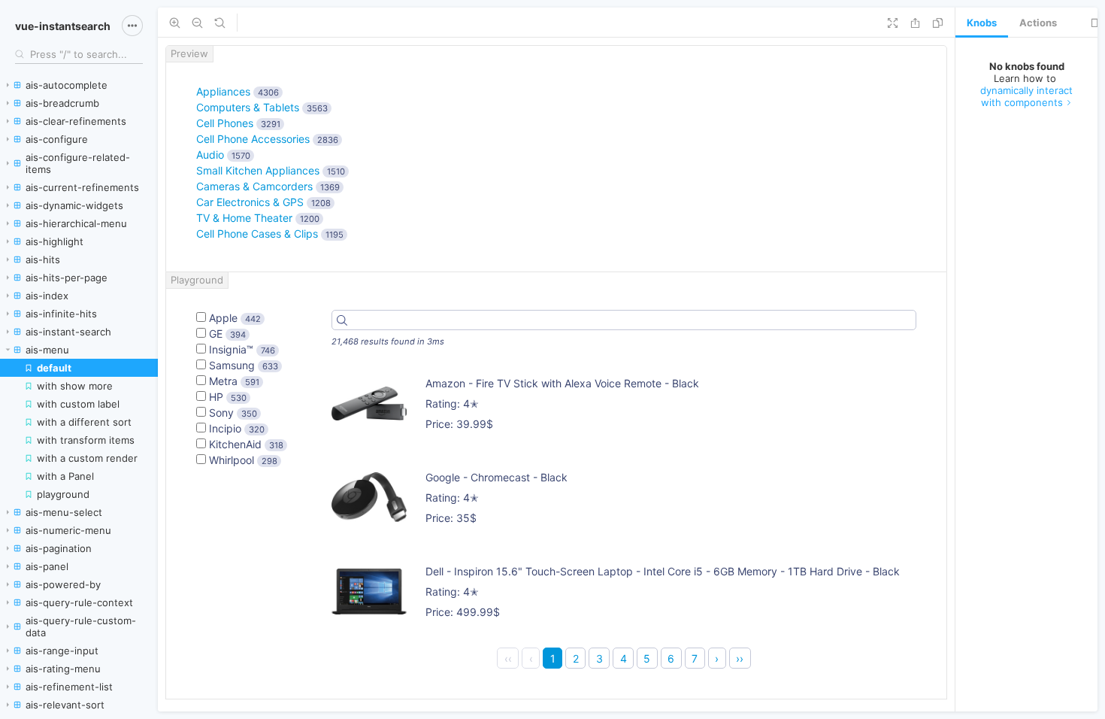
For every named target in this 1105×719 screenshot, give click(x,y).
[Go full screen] (892, 23)
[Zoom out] (197, 23)
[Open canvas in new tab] (915, 23)
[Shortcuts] (132, 25)
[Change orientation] (1096, 23)
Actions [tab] (1038, 23)
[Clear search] (135, 54)
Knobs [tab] (982, 23)
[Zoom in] (174, 23)
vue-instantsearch (62, 26)
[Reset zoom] (220, 23)
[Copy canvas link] (937, 23)
